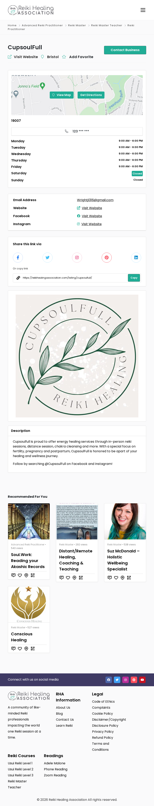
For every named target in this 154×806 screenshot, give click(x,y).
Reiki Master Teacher (106, 25)
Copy (134, 277)
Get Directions (91, 95)
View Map (63, 95)
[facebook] (108, 680)
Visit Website (92, 208)
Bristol (53, 56)
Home (12, 25)
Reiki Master (77, 25)
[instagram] (125, 680)
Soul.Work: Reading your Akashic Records (28, 560)
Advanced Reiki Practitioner (42, 25)
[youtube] (142, 680)
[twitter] (117, 680)
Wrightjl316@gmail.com (95, 200)
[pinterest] (134, 680)
